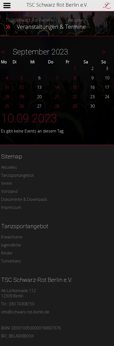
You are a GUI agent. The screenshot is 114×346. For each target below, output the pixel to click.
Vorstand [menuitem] (9, 191)
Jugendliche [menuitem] (11, 245)
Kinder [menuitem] (6, 253)
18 (7, 96)
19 (21, 96)
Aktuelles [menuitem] (9, 167)
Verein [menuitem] (6, 183)
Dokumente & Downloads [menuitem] (24, 199)
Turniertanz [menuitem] (11, 261)
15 (74, 87)
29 (74, 106)
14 (57, 87)
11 (7, 87)
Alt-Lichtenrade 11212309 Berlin (18, 293)
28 (57, 106)
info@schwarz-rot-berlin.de (25, 311)
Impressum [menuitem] (11, 207)
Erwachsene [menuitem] (11, 237)
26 (21, 106)
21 (57, 96)
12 (21, 87)
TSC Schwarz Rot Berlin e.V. (32, 20)
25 (7, 106)
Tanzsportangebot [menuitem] (17, 175)
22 (74, 96)
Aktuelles (76, 20)
